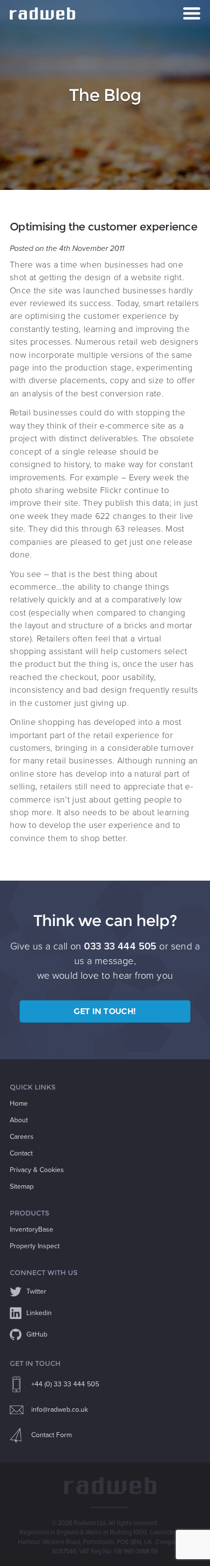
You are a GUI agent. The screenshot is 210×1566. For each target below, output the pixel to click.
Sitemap (22, 1186)
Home (19, 1103)
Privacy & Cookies (37, 1170)
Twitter (36, 1291)
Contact (21, 1153)
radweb (44, 13)
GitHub (36, 1334)
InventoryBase (31, 1229)
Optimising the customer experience (103, 226)
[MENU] (191, 13)
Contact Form (51, 1435)
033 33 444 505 (120, 946)
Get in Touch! (105, 1011)
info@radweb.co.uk (59, 1409)
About (19, 1120)
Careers (22, 1137)
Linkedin (39, 1313)
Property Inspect (35, 1246)
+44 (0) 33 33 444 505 (65, 1384)
